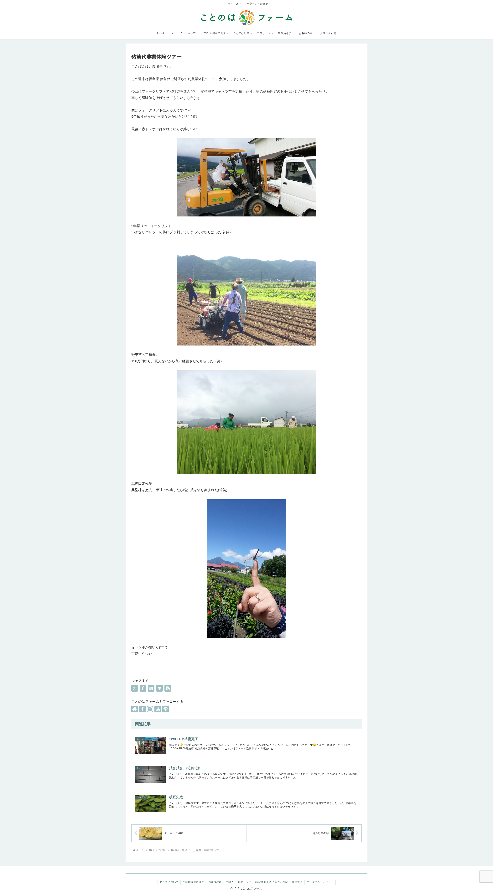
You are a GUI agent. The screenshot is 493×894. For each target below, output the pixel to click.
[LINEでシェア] (159, 688)
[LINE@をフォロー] (165, 709)
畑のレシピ (244, 882)
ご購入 (230, 882)
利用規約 (297, 882)
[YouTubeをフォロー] (157, 709)
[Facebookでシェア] (143, 688)
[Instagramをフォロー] (150, 709)
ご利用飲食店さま (193, 882)
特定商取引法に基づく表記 (271, 882)
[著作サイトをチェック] (134, 709)
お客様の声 (215, 882)
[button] (167, 688)
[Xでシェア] (134, 688)
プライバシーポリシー (320, 882)
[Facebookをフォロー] (142, 709)
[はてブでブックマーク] (151, 688)
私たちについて (169, 882)
